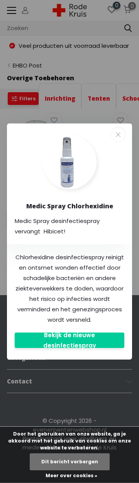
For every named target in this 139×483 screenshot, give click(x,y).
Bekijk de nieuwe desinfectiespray (69, 340)
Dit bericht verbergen (69, 461)
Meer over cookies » (71, 475)
